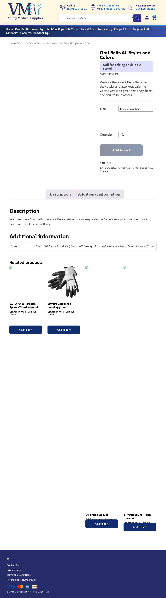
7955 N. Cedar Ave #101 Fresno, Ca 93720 (111, 7)
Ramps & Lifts (122, 29)
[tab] (60, 194)
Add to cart (121, 150)
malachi (113, 73)
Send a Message (145, 8)
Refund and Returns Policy (21, 579)
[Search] (137, 18)
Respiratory (105, 29)
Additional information (99, 194)
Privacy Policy (15, 570)
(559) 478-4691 (77, 8)
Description (60, 194)
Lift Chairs (72, 29)
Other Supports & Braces (43, 43)
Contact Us (13, 565)
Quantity (106, 134)
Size (103, 109)
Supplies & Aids (142, 29)
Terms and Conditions (19, 574)
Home (12, 43)
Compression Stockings (35, 33)
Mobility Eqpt (55, 29)
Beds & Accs (88, 29)
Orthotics (12, 33)
